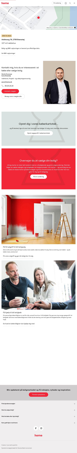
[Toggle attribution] (75, 27)
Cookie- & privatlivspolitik (9, 445)
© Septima (55, 27)
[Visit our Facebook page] (36, 428)
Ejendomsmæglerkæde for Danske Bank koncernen (17, 448)
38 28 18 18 (9, 85)
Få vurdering (57, 3)
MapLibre (49, 27)
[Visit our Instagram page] (41, 428)
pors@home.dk (7, 82)
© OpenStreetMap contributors (65, 27)
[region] (38, 18)
